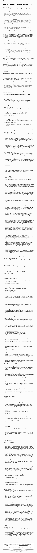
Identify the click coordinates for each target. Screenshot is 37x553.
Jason (6, 265)
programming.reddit (17, 8)
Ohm (7, 545)
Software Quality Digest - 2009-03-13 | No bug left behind (16, 484)
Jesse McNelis (7, 363)
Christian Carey (8, 258)
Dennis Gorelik (7, 152)
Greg (19, 64)
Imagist (6, 436)
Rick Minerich (7, 249)
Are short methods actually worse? (17, 5)
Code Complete (15, 19)
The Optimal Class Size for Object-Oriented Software (11, 78)
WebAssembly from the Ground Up (23, 545)
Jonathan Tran (7, 165)
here (14, 41)
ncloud (6, 477)
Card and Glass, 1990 (19, 51)
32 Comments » (10, 7)
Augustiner (26, 550)
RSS (19, 551)
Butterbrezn (22, 550)
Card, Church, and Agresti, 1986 (10, 51)
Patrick (6, 188)
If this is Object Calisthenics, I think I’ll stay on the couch (22, 34)
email (21, 551)
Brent (6, 464)
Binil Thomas (7, 122)
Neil (5, 273)
